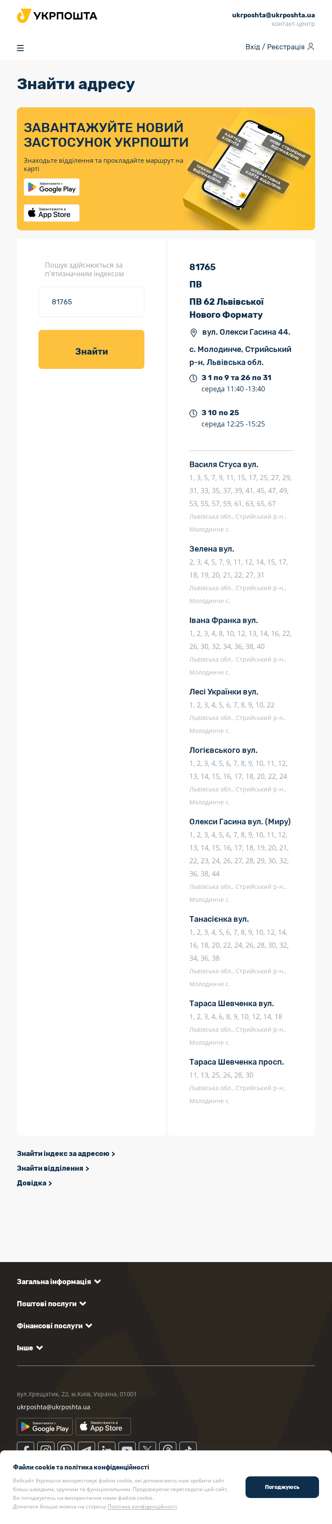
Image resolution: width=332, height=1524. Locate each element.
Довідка (31, 1183)
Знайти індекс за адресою (63, 1153)
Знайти (91, 351)
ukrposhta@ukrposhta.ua (53, 1407)
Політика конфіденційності (142, 1506)
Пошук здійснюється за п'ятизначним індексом (84, 269)
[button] (57, 1282)
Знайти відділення (50, 1168)
